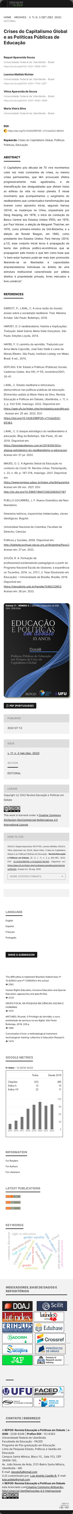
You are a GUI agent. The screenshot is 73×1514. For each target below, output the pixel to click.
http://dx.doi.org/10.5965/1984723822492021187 (35, 491)
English (9, 920)
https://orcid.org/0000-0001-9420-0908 (25, 100)
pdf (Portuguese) (21, 705)
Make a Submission (21, 954)
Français (10, 931)
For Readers (12, 1160)
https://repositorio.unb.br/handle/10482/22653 (32, 586)
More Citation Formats (25, 876)
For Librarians (13, 1172)
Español (10, 926)
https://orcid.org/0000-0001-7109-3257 (25, 83)
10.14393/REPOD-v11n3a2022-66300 (31, 861)
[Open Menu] (3, 4)
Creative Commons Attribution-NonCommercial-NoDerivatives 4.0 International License (32, 820)
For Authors (12, 1166)
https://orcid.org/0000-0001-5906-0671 (25, 66)
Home (7, 17)
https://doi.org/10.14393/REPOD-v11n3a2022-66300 (36, 130)
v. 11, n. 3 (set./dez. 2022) (45, 17)
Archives (20, 17)
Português (11, 937)
